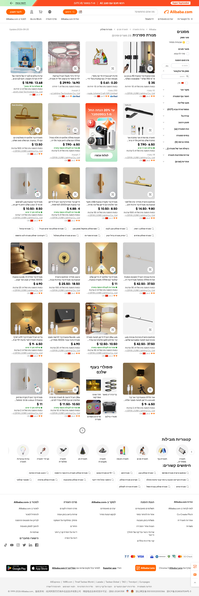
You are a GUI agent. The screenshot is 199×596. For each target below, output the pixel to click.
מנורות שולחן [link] (106, 29)
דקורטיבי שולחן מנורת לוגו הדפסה (30, 235)
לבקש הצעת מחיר (108, 514)
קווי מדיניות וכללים (145, 541)
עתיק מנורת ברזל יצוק (115, 235)
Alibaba (152, 29)
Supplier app (109, 568)
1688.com (67, 582)
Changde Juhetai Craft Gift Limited (101, 93)
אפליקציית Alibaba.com (64, 568)
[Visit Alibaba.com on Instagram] (18, 545)
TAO (124, 582)
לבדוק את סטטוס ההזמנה (27, 520)
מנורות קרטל (24, 229)
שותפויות (34, 532)
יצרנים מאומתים (108, 508)
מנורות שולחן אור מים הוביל (51, 229)
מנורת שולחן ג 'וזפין (142, 229)
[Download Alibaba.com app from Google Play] (16, 568)
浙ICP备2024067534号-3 (179, 591)
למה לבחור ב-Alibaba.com (181, 508)
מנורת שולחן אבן (146, 473)
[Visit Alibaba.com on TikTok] (5, 545)
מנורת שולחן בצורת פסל (156, 487)
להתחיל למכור (32, 514)
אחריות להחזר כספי (145, 514)
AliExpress (55, 582)
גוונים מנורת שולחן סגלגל (65, 235)
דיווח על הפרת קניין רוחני (66, 532)
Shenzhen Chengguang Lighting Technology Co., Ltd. (64, 93)
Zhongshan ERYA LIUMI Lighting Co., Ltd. (139, 93)
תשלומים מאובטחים (144, 508)
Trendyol (132, 582)
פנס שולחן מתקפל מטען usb (85, 229)
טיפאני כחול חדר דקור (101, 480)
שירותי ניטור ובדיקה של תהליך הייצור (140, 533)
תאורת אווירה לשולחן (128, 487)
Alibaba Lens (175, 568)
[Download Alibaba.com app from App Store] (39, 568)
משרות (189, 526)
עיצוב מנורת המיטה (37, 473)
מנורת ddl (125, 473)
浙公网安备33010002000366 (150, 591)
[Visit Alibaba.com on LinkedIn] (30, 545)
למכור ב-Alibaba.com (29, 508)
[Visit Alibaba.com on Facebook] (37, 545)
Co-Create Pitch (185, 514)
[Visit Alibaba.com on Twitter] (24, 545)
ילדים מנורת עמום (104, 473)
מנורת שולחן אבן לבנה (115, 229)
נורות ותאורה (138, 29)
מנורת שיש (181, 487)
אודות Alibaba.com (183, 502)
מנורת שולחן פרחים (142, 235)
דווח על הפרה (71, 538)
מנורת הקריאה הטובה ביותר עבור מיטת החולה (166, 480)
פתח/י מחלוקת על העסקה (65, 520)
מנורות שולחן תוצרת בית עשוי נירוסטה (71, 473)
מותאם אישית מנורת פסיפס (174, 473)
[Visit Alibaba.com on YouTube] (12, 545)
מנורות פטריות (91, 235)
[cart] (40, 12)
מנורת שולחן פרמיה (46, 480)
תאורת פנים (122, 29)
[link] (195, 566)
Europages (144, 582)
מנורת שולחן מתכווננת (73, 480)
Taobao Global (112, 582)
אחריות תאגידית (185, 520)
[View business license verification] (127, 591)
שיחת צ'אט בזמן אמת (67, 514)
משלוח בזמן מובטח (145, 520)
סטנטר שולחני (23, 480)
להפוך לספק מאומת (29, 526)
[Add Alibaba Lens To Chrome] (145, 568)
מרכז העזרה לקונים (68, 508)
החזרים (73, 526)
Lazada (99, 582)
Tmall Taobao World (84, 582)
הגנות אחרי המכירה (145, 526)
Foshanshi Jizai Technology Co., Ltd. (26, 91)
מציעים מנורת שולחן (128, 480)
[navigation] (175, 230)
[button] (80, 12)
